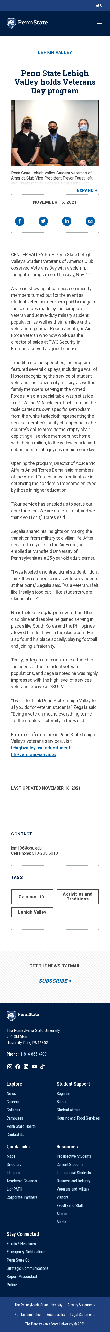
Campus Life (32, 896)
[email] (90, 222)
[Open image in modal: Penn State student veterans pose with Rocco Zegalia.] (55, 133)
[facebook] (19, 222)
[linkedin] (66, 222)
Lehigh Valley (55, 52)
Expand (85, 190)
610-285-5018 (45, 853)
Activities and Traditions (77, 896)
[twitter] (43, 222)
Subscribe (53, 981)
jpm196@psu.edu (26, 848)
